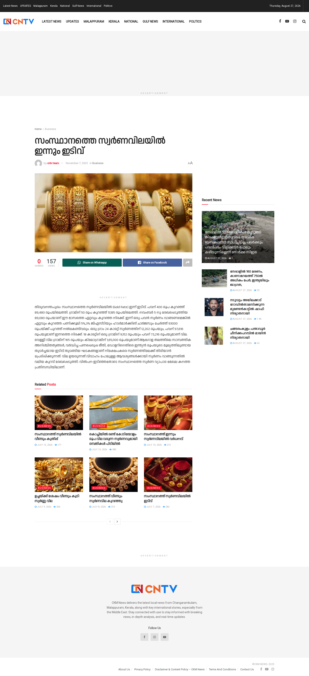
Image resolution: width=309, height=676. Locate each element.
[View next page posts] (117, 522)
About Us (124, 669)
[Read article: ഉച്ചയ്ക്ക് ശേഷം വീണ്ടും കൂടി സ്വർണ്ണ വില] (59, 474)
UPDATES (25, 5)
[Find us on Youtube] (287, 21)
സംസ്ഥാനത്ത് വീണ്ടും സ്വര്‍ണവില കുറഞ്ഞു (106, 498)
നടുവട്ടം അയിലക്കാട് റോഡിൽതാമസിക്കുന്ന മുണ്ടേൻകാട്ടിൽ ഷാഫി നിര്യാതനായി (247, 307)
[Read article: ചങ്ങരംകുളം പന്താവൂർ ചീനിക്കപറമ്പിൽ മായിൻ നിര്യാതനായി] (214, 336)
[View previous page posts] (110, 522)
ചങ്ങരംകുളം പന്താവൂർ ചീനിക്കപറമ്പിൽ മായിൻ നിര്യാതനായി (248, 333)
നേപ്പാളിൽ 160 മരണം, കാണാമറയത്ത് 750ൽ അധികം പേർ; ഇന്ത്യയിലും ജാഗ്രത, (249, 278)
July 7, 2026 (153, 506)
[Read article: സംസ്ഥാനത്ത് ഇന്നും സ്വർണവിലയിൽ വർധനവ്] (168, 412)
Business (50, 129)
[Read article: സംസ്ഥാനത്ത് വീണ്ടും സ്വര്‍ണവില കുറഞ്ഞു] (113, 474)
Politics (108, 5)
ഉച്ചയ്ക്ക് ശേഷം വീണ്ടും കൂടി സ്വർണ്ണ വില (57, 498)
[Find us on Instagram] (294, 21)
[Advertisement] (154, 60)
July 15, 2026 (44, 445)
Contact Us (247, 669)
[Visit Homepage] (19, 21)
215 (168, 445)
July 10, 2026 (154, 445)
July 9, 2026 (44, 506)
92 (257, 290)
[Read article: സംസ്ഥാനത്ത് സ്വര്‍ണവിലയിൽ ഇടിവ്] (168, 474)
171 (59, 445)
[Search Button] (304, 21)
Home (38, 129)
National (65, 5)
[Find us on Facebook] (280, 21)
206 (58, 506)
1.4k (258, 319)
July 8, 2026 (98, 506)
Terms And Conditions (222, 669)
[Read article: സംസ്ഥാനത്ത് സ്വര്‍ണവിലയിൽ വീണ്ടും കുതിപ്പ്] (59, 412)
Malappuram (40, 5)
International (94, 5)
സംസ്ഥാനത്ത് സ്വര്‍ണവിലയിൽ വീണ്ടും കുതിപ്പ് (58, 436)
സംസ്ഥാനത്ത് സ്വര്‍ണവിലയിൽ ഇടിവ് (167, 498)
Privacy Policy (142, 669)
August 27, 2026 (216, 258)
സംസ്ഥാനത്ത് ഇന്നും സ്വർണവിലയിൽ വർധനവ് (163, 436)
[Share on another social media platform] (187, 263)
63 (257, 343)
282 (167, 506)
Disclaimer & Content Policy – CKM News (180, 669)
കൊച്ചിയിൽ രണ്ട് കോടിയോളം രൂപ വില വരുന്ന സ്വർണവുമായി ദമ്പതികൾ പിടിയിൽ (113, 439)
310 (112, 506)
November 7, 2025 (77, 163)
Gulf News (78, 5)
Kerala (54, 5)
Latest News (10, 5)
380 (114, 449)
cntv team (53, 163)
